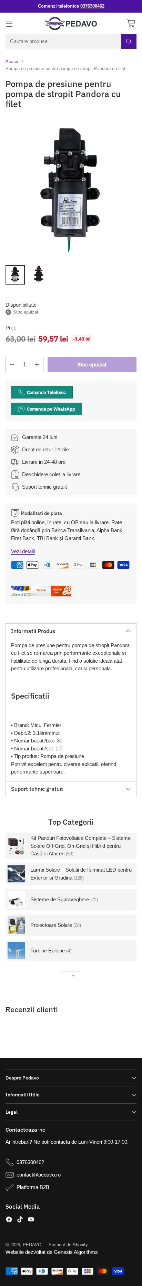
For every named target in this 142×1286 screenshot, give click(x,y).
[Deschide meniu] (9, 23)
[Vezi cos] (131, 23)
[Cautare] (128, 41)
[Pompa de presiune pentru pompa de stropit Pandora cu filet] (71, 188)
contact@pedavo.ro (39, 1175)
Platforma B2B (33, 1187)
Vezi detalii (23, 551)
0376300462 (30, 1162)
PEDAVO (32, 1244)
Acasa (12, 61)
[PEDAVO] (71, 23)
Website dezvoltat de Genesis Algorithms (52, 1252)
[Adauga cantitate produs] (37, 364)
